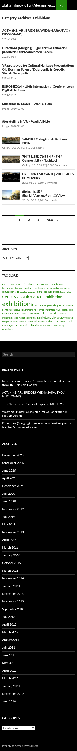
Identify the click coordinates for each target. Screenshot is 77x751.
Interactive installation (61, 309)
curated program (28, 292)
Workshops (7, 329)
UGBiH (62, 321)
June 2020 (9, 501)
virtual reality (32, 325)
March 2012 (10, 632)
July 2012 (8, 616)
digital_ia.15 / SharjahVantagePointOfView (43, 193)
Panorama (34, 317)
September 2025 (13, 463)
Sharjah (70, 317)
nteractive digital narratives (15, 317)
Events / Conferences (23, 296)
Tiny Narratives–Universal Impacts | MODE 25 (33, 404)
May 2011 (8, 663)
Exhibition (53, 296)
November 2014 (13, 578)
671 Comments (35, 147)
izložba (24, 313)
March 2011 (10, 678)
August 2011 (10, 640)
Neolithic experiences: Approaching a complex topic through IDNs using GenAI (36, 383)
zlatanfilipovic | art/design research (29, 5)
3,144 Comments (47, 200)
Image (5, 108)
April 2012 (9, 624)
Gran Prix (51, 305)
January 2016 (11, 555)
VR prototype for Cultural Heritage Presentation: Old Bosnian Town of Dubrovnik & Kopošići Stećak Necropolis (38, 69)
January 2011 (11, 686)
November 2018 (13, 532)
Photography (48, 317)
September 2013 (13, 609)
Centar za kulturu (33, 287)
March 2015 (10, 570)
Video (21, 325)
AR (38, 284)
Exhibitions (17, 303)
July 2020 (8, 493)
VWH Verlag (59, 325)
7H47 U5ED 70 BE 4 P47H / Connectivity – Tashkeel (42, 158)
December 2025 (13, 455)
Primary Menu (72, 5)
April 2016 (9, 539)
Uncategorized (10, 325)
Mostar (63, 313)
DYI (71, 292)
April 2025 (9, 478)
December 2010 (13, 693)
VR (52, 325)
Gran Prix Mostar (65, 305)
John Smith (34, 313)
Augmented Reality (48, 284)
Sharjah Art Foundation (13, 321)
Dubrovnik (64, 292)
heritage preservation (13, 309)
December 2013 (13, 593)
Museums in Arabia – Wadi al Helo (27, 104)
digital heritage (44, 291)
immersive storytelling (37, 309)
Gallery (6, 147)
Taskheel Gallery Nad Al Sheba (39, 321)
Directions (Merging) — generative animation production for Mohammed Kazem (35, 50)
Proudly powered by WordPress (20, 745)
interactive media (11, 313)
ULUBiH (69, 321)
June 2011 (9, 655)
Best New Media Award (12, 288)
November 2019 (13, 509)
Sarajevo (61, 317)
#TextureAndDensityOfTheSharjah (19, 284)
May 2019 (8, 524)
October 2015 (11, 563)
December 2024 (13, 486)
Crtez (68, 287)
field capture (40, 305)
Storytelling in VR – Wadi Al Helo (26, 121)
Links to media (49, 313)
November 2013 (13, 601)
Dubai (56, 291)
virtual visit (45, 325)
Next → (52, 219)
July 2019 (8, 516)
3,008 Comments (57, 165)
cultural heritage (10, 291)
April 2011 (9, 670)
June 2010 (9, 701)
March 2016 (10, 547)
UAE (57, 321)
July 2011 (8, 647)
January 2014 (11, 586)
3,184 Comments (47, 182)
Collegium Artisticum (54, 287)
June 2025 (9, 470)
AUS (61, 284)
